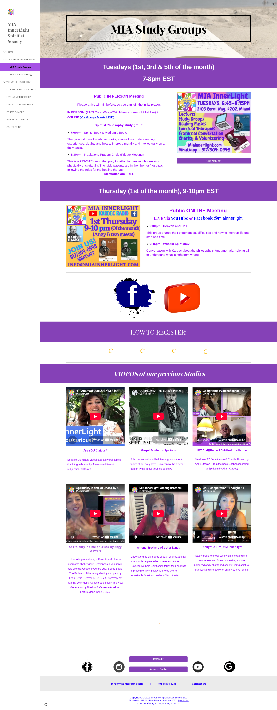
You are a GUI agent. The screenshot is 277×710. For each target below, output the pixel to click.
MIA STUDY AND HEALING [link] (20, 59)
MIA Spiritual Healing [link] (21, 74)
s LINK (108, 117)
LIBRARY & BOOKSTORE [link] (19, 104)
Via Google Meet (92, 117)
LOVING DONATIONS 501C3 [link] (21, 89)
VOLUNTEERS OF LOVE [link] (19, 81)
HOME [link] (9, 51)
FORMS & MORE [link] (15, 112)
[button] (273, 4)
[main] (158, 28)
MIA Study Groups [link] (20, 67)
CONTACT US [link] (13, 127)
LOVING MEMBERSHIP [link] (18, 97)
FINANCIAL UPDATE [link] (17, 119)
